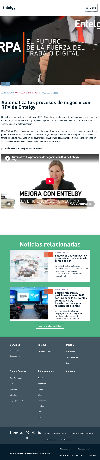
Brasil (40, 389)
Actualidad (7, 92)
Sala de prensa (72, 357)
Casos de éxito (15, 356)
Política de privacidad (83, 449)
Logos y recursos (17, 400)
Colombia (42, 400)
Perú (40, 411)
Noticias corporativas (27, 92)
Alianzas (13, 389)
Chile (40, 395)
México (41, 406)
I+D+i (12, 384)
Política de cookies (64, 449)
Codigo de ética (50, 440)
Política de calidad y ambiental (55, 433)
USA (40, 417)
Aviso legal (92, 455)
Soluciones (14, 350)
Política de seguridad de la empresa (70, 455)
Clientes (13, 395)
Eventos (69, 363)
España (41, 378)
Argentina (42, 384)
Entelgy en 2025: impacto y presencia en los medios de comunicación (71, 258)
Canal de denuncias (67, 440)
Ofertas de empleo (45, 352)
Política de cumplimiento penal (82, 433)
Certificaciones (16, 378)
